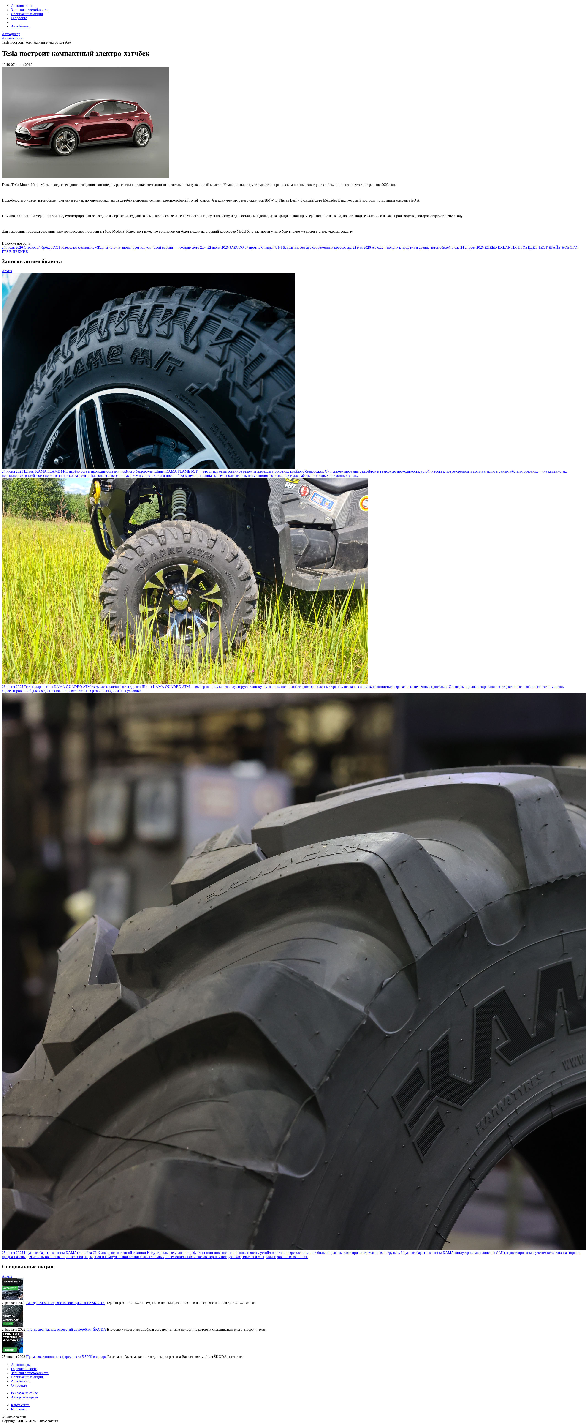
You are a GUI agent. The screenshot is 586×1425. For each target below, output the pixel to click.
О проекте (19, 18)
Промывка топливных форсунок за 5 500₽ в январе (66, 1357)
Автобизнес (20, 26)
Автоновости (21, 6)
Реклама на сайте (24, 1393)
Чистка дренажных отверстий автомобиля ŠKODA (66, 1329)
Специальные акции (27, 14)
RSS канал (19, 1409)
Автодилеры (21, 1365)
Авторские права (24, 1397)
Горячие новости (24, 1369)
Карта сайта (20, 1405)
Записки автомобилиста (30, 10)
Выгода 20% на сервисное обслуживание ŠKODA (65, 1303)
